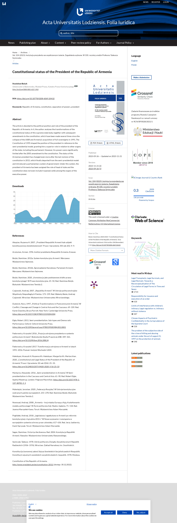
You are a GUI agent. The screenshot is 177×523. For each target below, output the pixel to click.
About (44, 42)
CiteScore (149, 190)
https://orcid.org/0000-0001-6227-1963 (25, 89)
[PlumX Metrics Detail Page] (94, 284)
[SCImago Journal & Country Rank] (146, 177)
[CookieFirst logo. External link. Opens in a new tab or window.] (30, 507)
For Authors (103, 42)
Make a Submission (141, 77)
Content (59, 42)
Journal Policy (124, 42)
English (134, 60)
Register (156, 2)
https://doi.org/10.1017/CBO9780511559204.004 (33, 314)
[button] (33, 504)
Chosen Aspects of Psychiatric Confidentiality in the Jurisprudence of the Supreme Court (147, 321)
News (11, 42)
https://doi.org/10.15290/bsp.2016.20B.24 (30, 340)
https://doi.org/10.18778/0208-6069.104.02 (35, 98)
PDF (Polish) (97, 143)
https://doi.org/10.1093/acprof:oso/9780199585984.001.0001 (39, 327)
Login (166, 2)
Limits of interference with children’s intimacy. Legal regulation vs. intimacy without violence (147, 308)
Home (14, 52)
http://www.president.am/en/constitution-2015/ (33, 464)
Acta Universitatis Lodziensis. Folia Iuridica (88, 22)
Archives (24, 52)
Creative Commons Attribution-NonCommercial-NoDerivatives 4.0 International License (104, 220)
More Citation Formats (99, 250)
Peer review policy (81, 42)
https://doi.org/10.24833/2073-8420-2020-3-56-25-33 (35, 366)
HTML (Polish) (115, 143)
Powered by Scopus (146, 200)
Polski (134, 65)
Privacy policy (92, 504)
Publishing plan (27, 42)
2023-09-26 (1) (94, 168)
